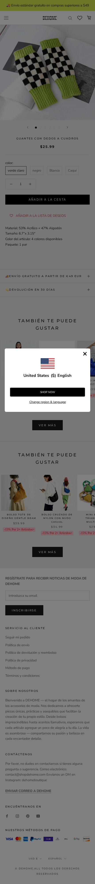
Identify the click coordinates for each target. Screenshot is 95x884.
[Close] (85, 353)
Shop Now (47, 392)
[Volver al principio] (86, 659)
